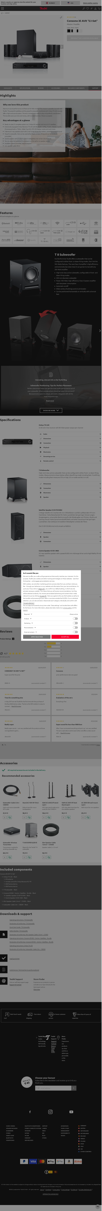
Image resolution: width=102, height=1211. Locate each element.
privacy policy (67, 608)
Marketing (27, 623)
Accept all (65, 637)
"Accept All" (43, 596)
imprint (25, 610)
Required (27, 614)
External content (29, 632)
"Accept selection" (28, 603)
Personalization (28, 627)
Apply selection (37, 637)
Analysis (26, 618)
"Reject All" (41, 589)
